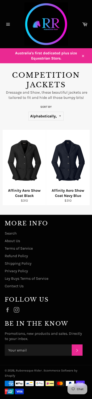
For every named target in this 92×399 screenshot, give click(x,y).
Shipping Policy (18, 263)
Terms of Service (19, 248)
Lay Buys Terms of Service (26, 278)
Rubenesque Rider (29, 370)
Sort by (46, 106)
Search (11, 233)
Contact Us (14, 286)
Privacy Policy (16, 271)
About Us (12, 241)
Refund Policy (16, 256)
